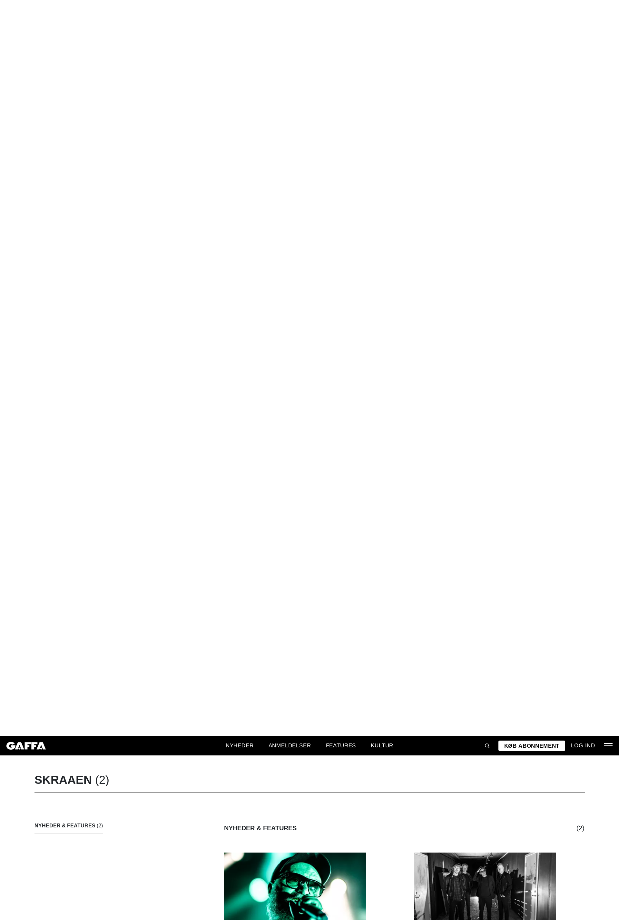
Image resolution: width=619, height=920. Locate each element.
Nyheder (240, 745)
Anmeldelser (290, 745)
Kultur (382, 745)
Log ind (583, 745)
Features (341, 745)
